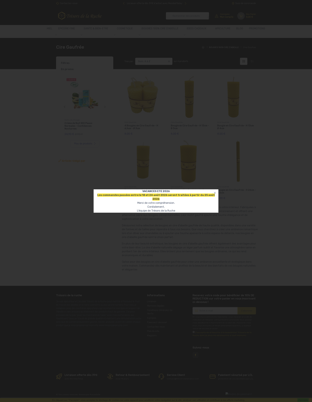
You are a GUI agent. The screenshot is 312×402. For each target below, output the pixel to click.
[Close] (214, 192)
